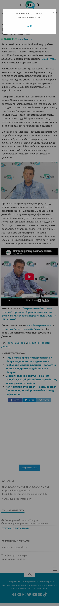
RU (32, 26)
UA (27, 26)
